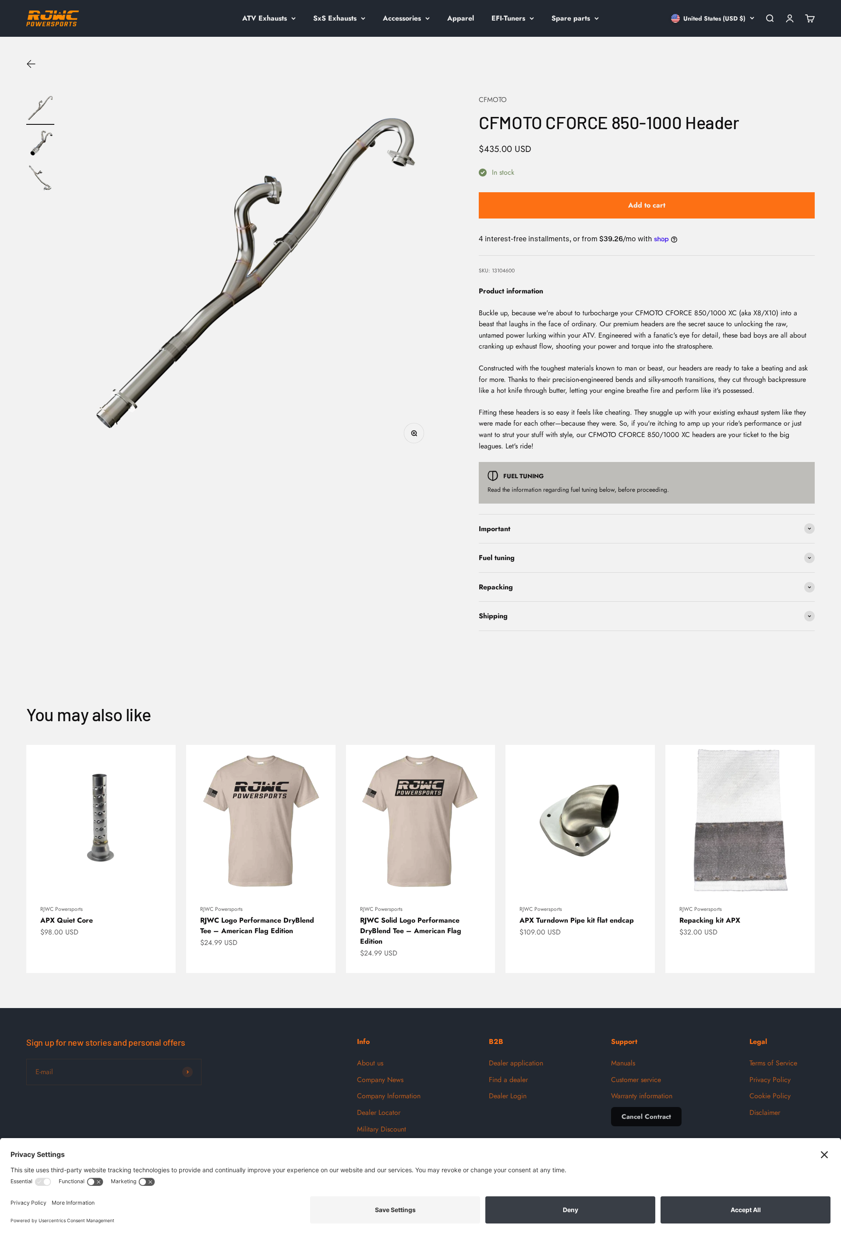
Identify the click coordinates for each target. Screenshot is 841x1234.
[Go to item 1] (40, 109)
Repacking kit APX (709, 920)
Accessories (402, 18)
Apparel (460, 18)
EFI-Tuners (508, 18)
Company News (380, 1080)
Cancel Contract (646, 1116)
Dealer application (516, 1063)
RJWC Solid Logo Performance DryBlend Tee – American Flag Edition (410, 930)
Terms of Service (773, 1063)
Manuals (623, 1063)
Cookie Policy (770, 1096)
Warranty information (641, 1096)
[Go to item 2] (40, 144)
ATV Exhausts (264, 18)
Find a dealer (508, 1080)
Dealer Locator (378, 1112)
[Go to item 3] (40, 179)
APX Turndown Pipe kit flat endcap (576, 920)
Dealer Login (508, 1096)
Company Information (388, 1096)
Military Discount (381, 1129)
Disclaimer (764, 1112)
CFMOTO (493, 100)
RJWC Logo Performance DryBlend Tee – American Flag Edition (257, 925)
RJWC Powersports (61, 909)
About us (370, 1063)
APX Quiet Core (66, 920)
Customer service (636, 1080)
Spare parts (570, 18)
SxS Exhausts (335, 18)
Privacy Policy (770, 1080)
